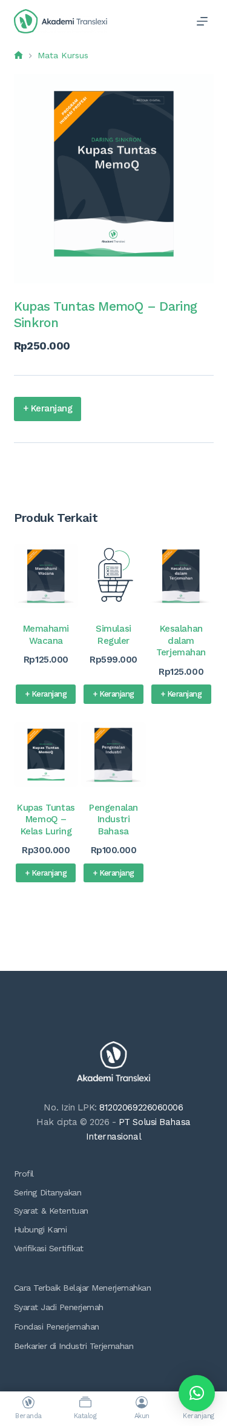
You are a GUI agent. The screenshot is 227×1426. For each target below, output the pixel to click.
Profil (24, 1173)
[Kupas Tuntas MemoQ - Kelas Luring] (46, 754)
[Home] (18, 55)
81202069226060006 (141, 1107)
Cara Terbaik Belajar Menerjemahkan (82, 1288)
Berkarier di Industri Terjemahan (74, 1346)
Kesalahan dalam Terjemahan (181, 640)
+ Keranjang (48, 408)
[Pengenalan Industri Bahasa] (113, 754)
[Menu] (202, 21)
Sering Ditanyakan (48, 1192)
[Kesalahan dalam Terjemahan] (181, 576)
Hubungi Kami (40, 1229)
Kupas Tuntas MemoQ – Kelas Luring (46, 819)
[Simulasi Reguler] (113, 576)
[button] (197, 1393)
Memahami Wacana (46, 634)
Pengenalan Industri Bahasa (113, 819)
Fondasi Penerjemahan (56, 1326)
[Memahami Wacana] (46, 576)
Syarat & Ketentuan (51, 1210)
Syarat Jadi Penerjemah (59, 1307)
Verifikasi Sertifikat (49, 1248)
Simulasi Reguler (113, 634)
